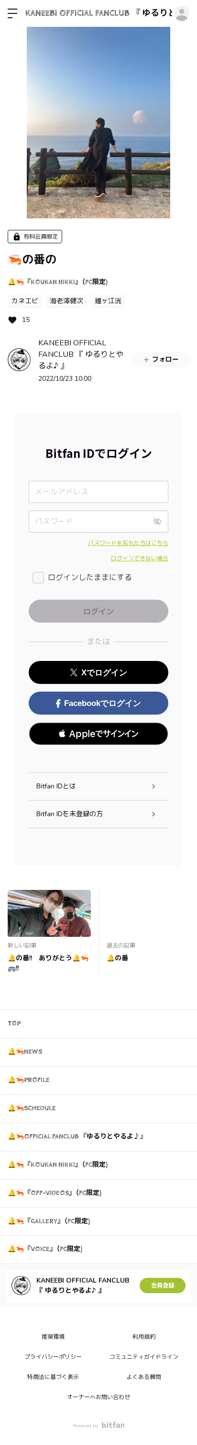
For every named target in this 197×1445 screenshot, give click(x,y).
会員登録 (162, 1285)
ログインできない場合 (139, 558)
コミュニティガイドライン (143, 1357)
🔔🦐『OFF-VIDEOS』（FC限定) (54, 1193)
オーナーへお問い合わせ (98, 1397)
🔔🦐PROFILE (29, 1080)
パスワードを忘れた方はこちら (128, 543)
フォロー (165, 359)
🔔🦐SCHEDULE (32, 1108)
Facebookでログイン (102, 703)
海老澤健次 (66, 301)
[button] (98, 733)
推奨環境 (53, 1337)
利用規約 (143, 1337)
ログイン (181, 13)
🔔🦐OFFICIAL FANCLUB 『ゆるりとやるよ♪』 (77, 1136)
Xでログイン (104, 672)
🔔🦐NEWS (25, 1052)
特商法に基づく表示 (53, 1377)
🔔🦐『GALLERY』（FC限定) (49, 1221)
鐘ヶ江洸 (108, 301)
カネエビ (24, 301)
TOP (14, 1023)
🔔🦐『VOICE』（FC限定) (45, 1249)
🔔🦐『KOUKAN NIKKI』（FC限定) (58, 282)
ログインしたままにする (90, 577)
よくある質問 (144, 1377)
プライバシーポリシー (53, 1357)
